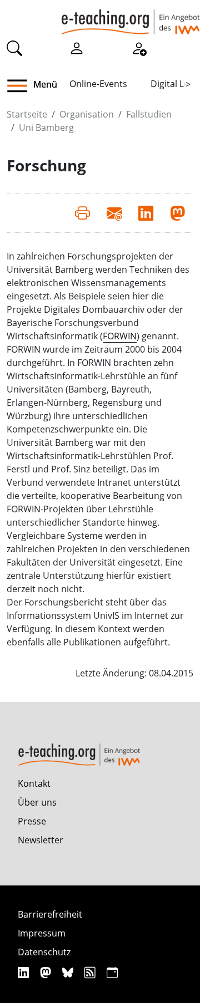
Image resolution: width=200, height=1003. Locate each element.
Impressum (42, 933)
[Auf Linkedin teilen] (146, 212)
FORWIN (120, 336)
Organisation (86, 114)
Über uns (37, 802)
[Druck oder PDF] (82, 212)
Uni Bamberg (46, 127)
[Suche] (14, 48)
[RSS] (91, 972)
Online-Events (98, 84)
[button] (21, 86)
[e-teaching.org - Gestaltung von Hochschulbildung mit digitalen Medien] (130, 17)
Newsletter (40, 840)
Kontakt (34, 783)
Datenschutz (44, 952)
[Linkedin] (25, 972)
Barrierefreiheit (50, 914)
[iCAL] (112, 972)
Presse (32, 821)
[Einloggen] (76, 48)
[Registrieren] (139, 48)
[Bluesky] (69, 972)
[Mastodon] (47, 972)
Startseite (27, 114)
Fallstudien (149, 114)
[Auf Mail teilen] (114, 212)
